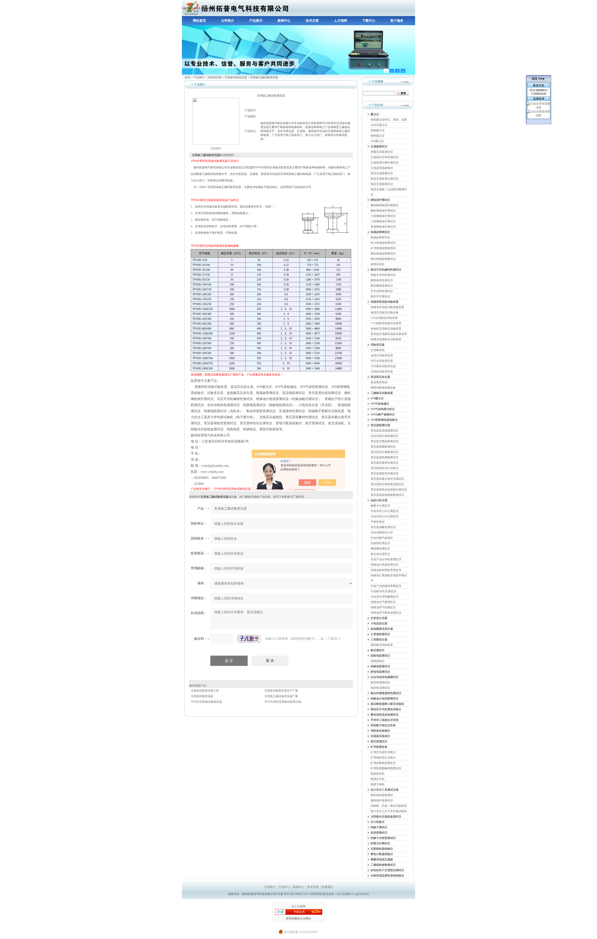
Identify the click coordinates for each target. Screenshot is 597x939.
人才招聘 (340, 20)
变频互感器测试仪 (382, 151)
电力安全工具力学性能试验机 (389, 811)
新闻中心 (284, 20)
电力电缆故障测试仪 (383, 242)
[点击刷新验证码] (248, 639)
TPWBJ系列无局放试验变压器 (232, 488)
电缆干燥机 (378, 784)
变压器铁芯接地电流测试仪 (387, 484)
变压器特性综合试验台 (385, 468)
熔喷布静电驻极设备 (383, 387)
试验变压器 (215, 77)
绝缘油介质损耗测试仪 (385, 564)
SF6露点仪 (377, 141)
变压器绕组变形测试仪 (385, 473)
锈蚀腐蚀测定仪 (380, 548)
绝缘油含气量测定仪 (383, 602)
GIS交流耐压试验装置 (384, 318)
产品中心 (284, 887)
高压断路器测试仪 (382, 285)
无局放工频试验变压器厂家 (281, 696)
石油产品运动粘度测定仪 (386, 559)
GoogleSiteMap (360, 894)
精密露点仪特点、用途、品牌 (389, 119)
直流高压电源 (379, 382)
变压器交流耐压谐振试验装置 (389, 334)
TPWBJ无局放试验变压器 (206, 701)
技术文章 (312, 20)
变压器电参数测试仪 (383, 446)
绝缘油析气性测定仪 (383, 607)
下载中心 (368, 20)
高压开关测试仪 (380, 296)
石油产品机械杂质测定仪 (386, 586)
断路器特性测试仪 (382, 280)
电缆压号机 (378, 779)
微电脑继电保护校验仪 (385, 205)
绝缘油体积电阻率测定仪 (386, 570)
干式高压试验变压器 (383, 366)
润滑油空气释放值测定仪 (386, 612)
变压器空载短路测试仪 (385, 441)
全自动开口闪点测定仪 (385, 511)
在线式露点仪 (379, 125)
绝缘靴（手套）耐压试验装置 (389, 805)
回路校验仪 (378, 661)
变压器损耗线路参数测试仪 (387, 495)
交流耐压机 (378, 350)
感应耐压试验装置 (382, 645)
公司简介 (227, 20)
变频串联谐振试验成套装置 (387, 307)
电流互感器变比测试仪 (385, 178)
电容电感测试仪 (380, 682)
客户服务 (396, 20)
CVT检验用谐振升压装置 (386, 323)
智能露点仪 (378, 130)
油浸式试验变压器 (382, 355)
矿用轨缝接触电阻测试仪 (386, 768)
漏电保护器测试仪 (382, 800)
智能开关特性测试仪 (383, 275)
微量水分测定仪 (380, 505)
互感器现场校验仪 (382, 168)
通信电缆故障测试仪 (383, 253)
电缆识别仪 (378, 264)
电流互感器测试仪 (382, 173)
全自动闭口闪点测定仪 (385, 516)
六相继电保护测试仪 (383, 216)
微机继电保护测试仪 (383, 210)
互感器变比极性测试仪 (385, 162)
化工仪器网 (344, 894)
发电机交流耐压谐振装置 (386, 328)
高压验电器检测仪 (382, 795)
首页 (187, 77)
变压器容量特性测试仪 (385, 462)
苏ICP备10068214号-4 (297, 894)
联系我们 (327, 887)
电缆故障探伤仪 (380, 237)
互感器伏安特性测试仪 (385, 157)
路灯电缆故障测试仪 (383, 259)
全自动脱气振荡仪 (382, 537)
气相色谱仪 (378, 521)
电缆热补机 (378, 773)
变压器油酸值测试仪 (383, 527)
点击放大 (216, 148)
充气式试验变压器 (382, 360)
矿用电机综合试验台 (383, 757)
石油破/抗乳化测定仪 (383, 591)
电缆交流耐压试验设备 (385, 312)
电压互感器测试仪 (382, 184)
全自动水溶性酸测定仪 (385, 596)
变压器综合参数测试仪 (385, 452)
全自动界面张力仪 (382, 532)
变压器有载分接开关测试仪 (387, 478)
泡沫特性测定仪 (380, 543)
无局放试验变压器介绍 (205, 690)
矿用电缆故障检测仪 (383, 248)
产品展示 (255, 20)
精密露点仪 (378, 135)
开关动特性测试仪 (382, 291)
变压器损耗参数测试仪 (385, 457)
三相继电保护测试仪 (383, 221)
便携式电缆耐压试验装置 (386, 339)
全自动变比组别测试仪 (385, 436)
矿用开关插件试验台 (383, 752)
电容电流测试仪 (380, 687)
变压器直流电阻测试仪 (385, 430)
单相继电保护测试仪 (383, 226)
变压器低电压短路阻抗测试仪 (389, 489)
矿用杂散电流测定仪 (383, 763)
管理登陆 (316, 894)
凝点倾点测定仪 (380, 554)
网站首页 (199, 20)
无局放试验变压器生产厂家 (281, 690)
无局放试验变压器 (236, 77)
